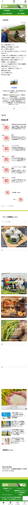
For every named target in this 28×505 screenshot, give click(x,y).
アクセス (7, 490)
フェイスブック (20, 488)
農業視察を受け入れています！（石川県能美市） (20, 491)
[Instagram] (14, 108)
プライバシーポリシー (7, 494)
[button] (25, 222)
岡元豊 (4, 115)
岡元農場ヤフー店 (7, 488)
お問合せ (21, 494)
